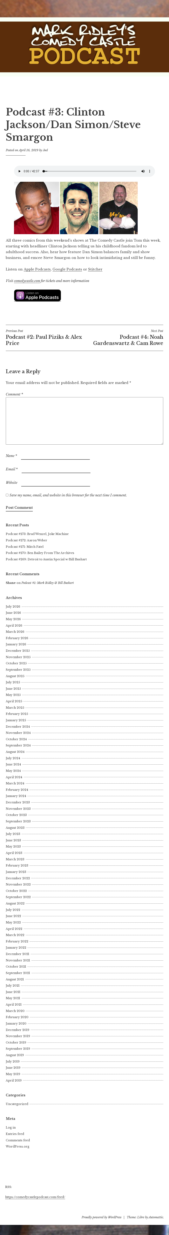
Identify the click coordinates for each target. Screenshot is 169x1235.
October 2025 (16, 663)
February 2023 (17, 865)
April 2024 (14, 777)
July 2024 (13, 758)
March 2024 (15, 783)
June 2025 (13, 689)
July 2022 (13, 910)
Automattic (156, 1217)
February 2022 (17, 941)
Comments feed (18, 1140)
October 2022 (16, 891)
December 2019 (17, 1030)
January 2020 (16, 1023)
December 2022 (18, 878)
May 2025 (13, 695)
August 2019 (15, 1055)
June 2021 (13, 992)
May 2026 (13, 619)
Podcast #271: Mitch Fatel (24, 547)
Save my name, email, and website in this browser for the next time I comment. (68, 495)
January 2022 (16, 947)
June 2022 (13, 916)
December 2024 (18, 726)
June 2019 (13, 1068)
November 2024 (18, 733)
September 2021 (18, 973)
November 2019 (18, 1036)
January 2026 (16, 644)
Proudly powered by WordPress (101, 1217)
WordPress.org (17, 1146)
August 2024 (15, 752)
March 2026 (15, 632)
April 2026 (14, 625)
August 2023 (15, 828)
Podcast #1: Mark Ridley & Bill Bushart (47, 583)
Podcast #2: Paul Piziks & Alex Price (44, 337)
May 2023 (13, 846)
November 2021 (18, 960)
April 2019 (14, 1080)
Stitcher (95, 269)
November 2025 (18, 657)
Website (11, 483)
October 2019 (16, 1042)
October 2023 (16, 815)
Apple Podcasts (37, 269)
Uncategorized (17, 1104)
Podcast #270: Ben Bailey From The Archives (40, 553)
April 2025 (14, 701)
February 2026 (17, 638)
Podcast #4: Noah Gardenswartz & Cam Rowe (128, 337)
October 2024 (16, 739)
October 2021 (16, 966)
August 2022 (15, 903)
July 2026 (13, 606)
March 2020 (15, 1011)
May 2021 (13, 998)
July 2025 (13, 682)
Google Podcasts (67, 269)
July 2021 (13, 985)
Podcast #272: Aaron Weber (26, 540)
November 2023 (18, 809)
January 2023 (16, 872)
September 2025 (18, 670)
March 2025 (15, 708)
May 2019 (13, 1074)
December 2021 (17, 954)
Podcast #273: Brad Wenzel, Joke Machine (37, 534)
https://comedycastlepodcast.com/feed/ (35, 1197)
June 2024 (13, 764)
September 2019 (18, 1049)
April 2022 (14, 929)
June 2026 (13, 613)
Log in (11, 1127)
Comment (14, 394)
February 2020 (17, 1017)
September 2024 (18, 745)
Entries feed (15, 1134)
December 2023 (18, 802)
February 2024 (17, 790)
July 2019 (13, 1061)
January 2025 (16, 720)
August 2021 (15, 979)
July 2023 (13, 834)
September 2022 (18, 897)
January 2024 (16, 796)
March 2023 (15, 859)
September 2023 (18, 821)
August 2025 (15, 676)
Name (11, 456)
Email (12, 469)
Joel (45, 150)
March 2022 (15, 935)
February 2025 (17, 714)
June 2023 (13, 840)
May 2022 (13, 922)
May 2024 (13, 771)
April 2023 (14, 853)
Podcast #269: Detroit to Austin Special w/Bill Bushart (46, 559)
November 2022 (18, 884)
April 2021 (14, 1004)
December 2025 (18, 651)
